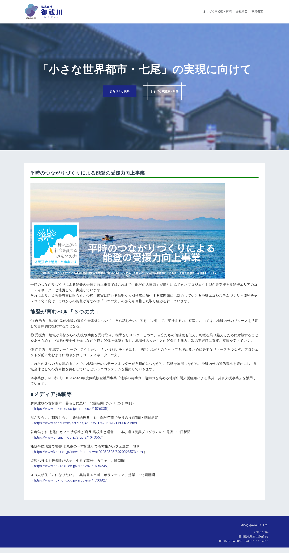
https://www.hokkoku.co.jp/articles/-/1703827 (70, 480)
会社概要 (241, 11)
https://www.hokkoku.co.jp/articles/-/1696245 (70, 466)
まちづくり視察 (120, 91)
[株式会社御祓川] (43, 11)
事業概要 (257, 11)
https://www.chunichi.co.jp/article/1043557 (68, 437)
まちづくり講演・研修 (164, 91)
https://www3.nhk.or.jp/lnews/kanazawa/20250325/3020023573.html (89, 452)
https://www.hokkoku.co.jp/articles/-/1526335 (70, 409)
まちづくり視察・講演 (217, 11)
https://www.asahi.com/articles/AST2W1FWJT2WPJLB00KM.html (85, 423)
